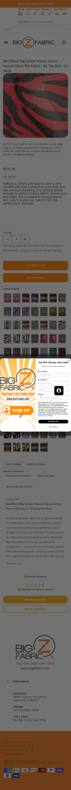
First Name (42, 371)
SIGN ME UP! (53, 421)
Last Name (42, 379)
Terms (51, 415)
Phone (40, 394)
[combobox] (41, 398)
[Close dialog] (68, 360)
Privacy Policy (42, 415)
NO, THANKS (53, 427)
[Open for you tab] (58, 390)
